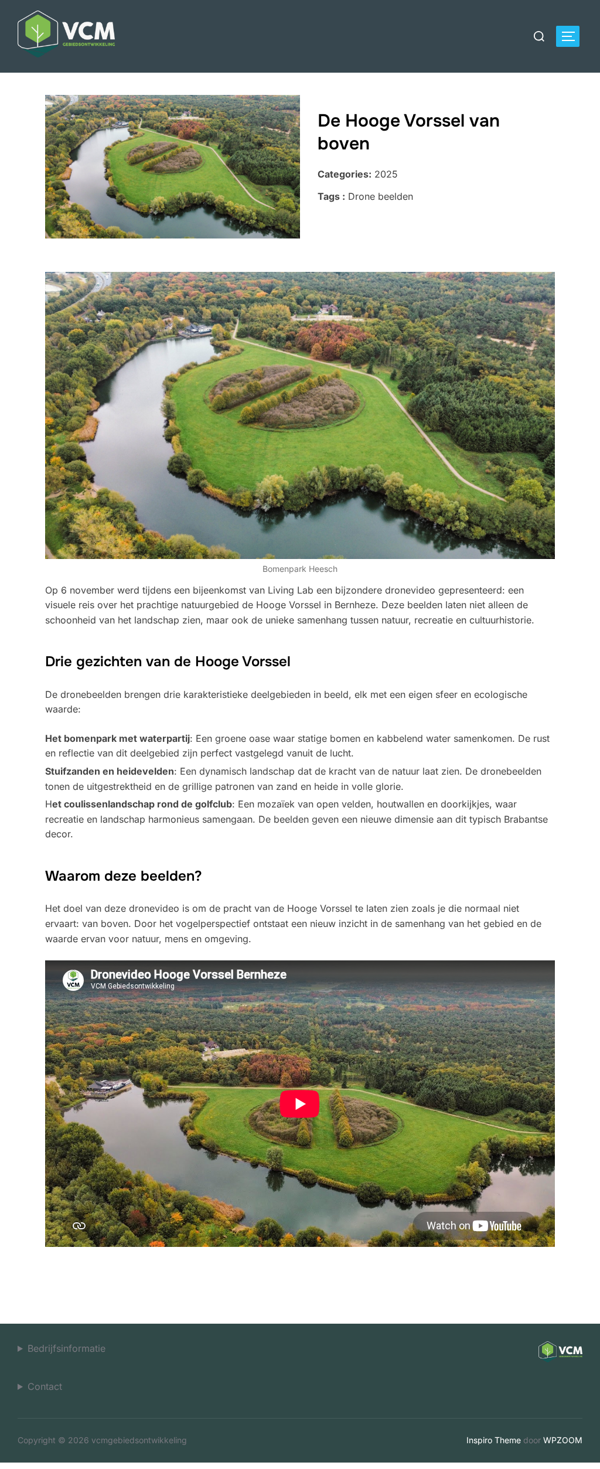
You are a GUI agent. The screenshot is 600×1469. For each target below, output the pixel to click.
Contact (45, 1386)
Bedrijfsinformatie (66, 1348)
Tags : (331, 196)
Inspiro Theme (493, 1440)
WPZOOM (562, 1440)
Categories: (344, 174)
